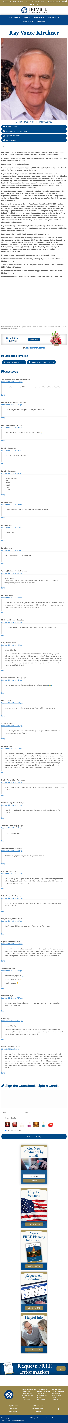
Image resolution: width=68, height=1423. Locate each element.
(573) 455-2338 (56, 1399)
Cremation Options (37, 1408)
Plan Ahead (13, 1408)
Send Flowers (11, 140)
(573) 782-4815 (41, 1399)
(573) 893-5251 (26, 1399)
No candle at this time (14, 1130)
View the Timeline (13, 362)
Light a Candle (11, 127)
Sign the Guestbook (12, 136)
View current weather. (35, 348)
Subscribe (34, 1180)
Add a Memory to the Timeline (16, 131)
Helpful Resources (38, 1406)
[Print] (3, 145)
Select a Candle (10, 1118)
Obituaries (41, 22)
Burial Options (13, 1411)
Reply (3, 395)
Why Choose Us (13, 1406)
